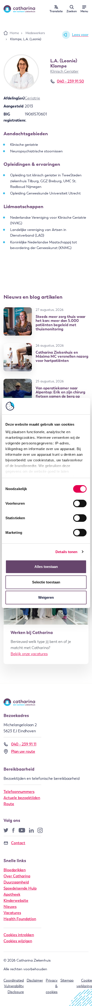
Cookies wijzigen (18, 941)
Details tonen (66, 552)
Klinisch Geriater (64, 71)
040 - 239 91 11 (23, 744)
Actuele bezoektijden (22, 798)
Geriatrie (32, 98)
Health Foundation (20, 919)
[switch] (80, 503)
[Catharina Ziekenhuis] (19, 9)
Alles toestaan (46, 567)
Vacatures (12, 913)
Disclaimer (35, 980)
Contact (18, 843)
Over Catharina (17, 876)
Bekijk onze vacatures (29, 654)
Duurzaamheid (16, 882)
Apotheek (12, 894)
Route (9, 804)
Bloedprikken (15, 870)
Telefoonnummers (19, 791)
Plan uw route (23, 751)
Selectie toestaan (46, 582)
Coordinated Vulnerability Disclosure (14, 986)
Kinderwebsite (16, 900)
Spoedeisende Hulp (20, 888)
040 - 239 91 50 (70, 81)
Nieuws (10, 906)
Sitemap (67, 980)
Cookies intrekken (19, 935)
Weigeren (46, 597)
